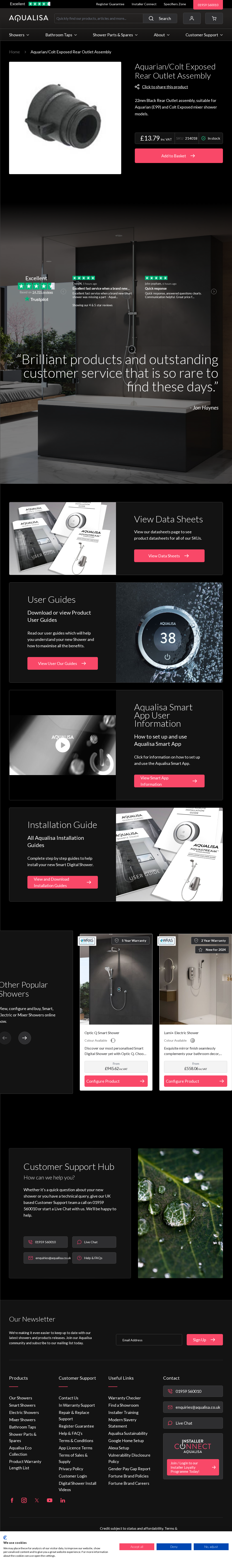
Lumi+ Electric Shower (181, 1032)
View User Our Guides (57, 663)
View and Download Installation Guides (51, 882)
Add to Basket (173, 155)
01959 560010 (208, 5)
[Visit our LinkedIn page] (63, 1500)
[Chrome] (113, 1040)
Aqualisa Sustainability (127, 1433)
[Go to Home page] (28, 18)
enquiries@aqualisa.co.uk (198, 1407)
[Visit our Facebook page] (12, 1500)
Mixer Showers (22, 1419)
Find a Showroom (123, 1405)
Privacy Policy (71, 1468)
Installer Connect (144, 4)
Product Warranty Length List (25, 1464)
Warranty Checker (124, 1397)
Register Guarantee (110, 4)
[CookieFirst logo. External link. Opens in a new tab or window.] (5, 1538)
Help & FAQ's (70, 1433)
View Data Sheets (164, 555)
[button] (214, 18)
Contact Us (68, 1397)
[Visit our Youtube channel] (49, 1500)
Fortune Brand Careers (128, 1483)
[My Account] (192, 18)
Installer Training (123, 1412)
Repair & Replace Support (74, 1415)
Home (14, 51)
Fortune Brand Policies (128, 1475)
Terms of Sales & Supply (73, 1458)
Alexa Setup (118, 1447)
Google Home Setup (126, 1440)
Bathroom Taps (22, 1426)
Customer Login (73, 1475)
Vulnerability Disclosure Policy (129, 1458)
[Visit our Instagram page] (24, 1500)
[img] (65, 118)
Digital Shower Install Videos (77, 1486)
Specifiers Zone (175, 4)
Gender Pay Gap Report (129, 1468)
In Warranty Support (77, 1405)
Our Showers (20, 1397)
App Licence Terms (75, 1447)
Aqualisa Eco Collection (20, 1451)
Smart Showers (22, 1405)
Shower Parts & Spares (22, 1437)
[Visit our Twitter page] (37, 1500)
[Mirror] (192, 1040)
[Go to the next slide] (24, 1038)
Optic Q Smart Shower (102, 1032)
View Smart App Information (154, 781)
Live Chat (184, 1423)
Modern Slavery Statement (122, 1422)
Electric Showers (24, 1412)
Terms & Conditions (76, 1440)
